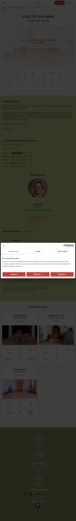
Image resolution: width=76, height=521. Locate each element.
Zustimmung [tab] (13, 251)
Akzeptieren (62, 274)
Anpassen (36, 274)
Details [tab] (38, 251)
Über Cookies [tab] (63, 251)
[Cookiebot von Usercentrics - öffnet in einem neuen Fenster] (65, 245)
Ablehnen (14, 274)
